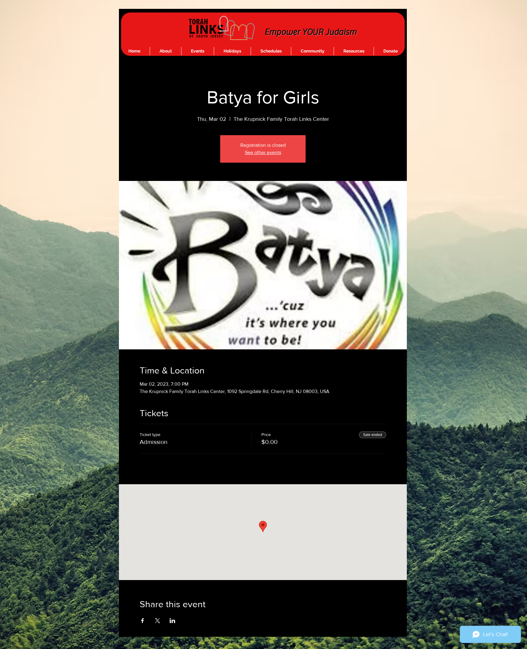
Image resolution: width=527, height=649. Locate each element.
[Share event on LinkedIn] (172, 620)
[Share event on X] (157, 620)
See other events (263, 152)
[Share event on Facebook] (142, 620)
